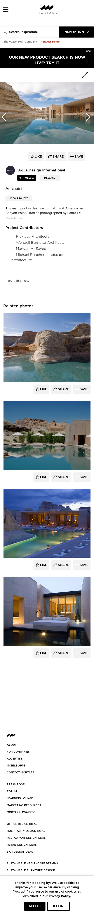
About (12, 744)
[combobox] (76, 32)
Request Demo (50, 41)
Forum (12, 791)
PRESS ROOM (16, 784)
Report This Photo (17, 281)
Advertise (14, 758)
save (78, 156)
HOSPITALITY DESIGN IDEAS (26, 831)
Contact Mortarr (21, 772)
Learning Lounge (20, 798)
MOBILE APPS (16, 765)
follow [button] (28, 178)
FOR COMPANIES (18, 751)
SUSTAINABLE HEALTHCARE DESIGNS (32, 863)
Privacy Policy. (60, 896)
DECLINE (58, 906)
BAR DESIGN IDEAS (20, 851)
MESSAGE (49, 178)
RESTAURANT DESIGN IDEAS (26, 838)
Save (83, 389)
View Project (19, 198)
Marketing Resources (24, 805)
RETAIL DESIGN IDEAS (22, 845)
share (58, 156)
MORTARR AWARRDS (21, 812)
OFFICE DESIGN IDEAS (22, 824)
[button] (5, 9)
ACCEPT (35, 906)
